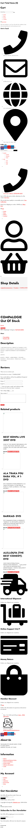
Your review (4, 393)
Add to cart (10, 451)
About (4, 17)
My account (6, 782)
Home (4, 14)
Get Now (6, 197)
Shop (4, 16)
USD (4, 159)
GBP (7, 164)
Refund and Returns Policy (10, 760)
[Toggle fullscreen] (3, 825)
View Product (10, 527)
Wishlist (5, 777)
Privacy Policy (6, 763)
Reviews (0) (6, 339)
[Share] (2, 825)
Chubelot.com (16, 802)
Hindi (7, 157)
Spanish (7, 156)
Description (6, 337)
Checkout (5, 781)
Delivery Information (8, 765)
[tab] (15, 337)
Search (15, 150)
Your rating (4, 390)
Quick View (16, 451)
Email (2, 384)
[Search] (14, 12)
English (4, 153)
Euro (7, 162)
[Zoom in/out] (5, 825)
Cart (4, 779)
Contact (5, 19)
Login (4, 766)
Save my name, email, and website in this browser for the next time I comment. (12, 387)
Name (3, 381)
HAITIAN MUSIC (19, 330)
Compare (3, 328)
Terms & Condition (8, 762)
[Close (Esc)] (1, 825)
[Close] (1, 805)
